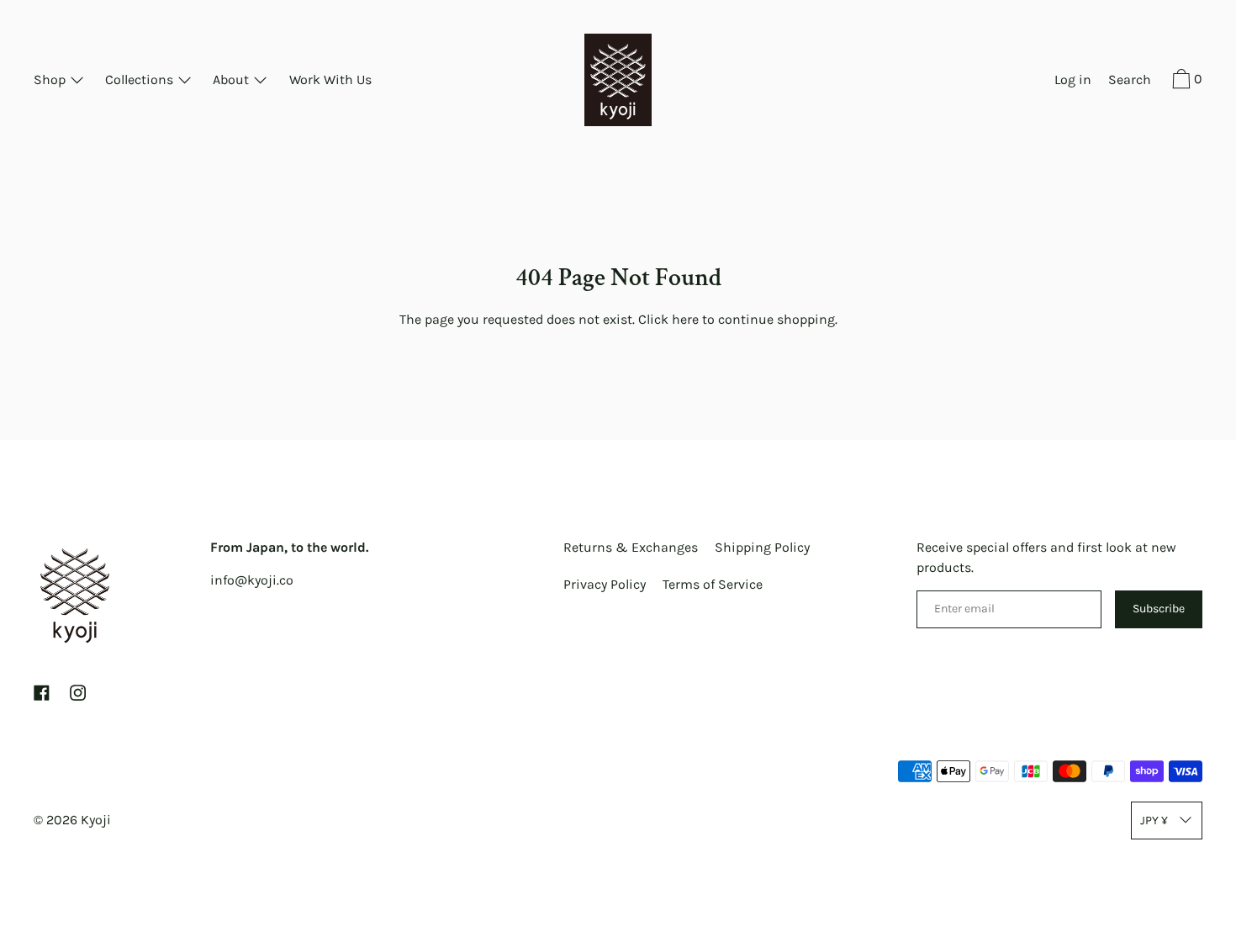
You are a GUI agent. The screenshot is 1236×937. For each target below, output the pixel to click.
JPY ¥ (1154, 820)
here (685, 319)
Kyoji (96, 820)
